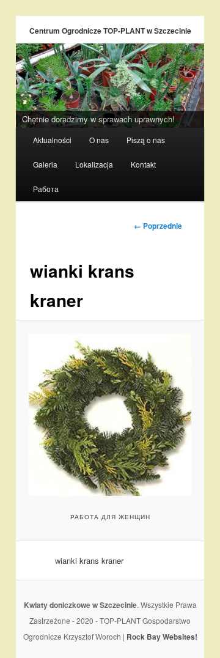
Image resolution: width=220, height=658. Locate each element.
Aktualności (52, 140)
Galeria (45, 164)
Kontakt (143, 164)
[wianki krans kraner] (110, 414)
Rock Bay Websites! (162, 636)
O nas (99, 140)
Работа (46, 188)
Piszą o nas (146, 140)
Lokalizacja (94, 164)
